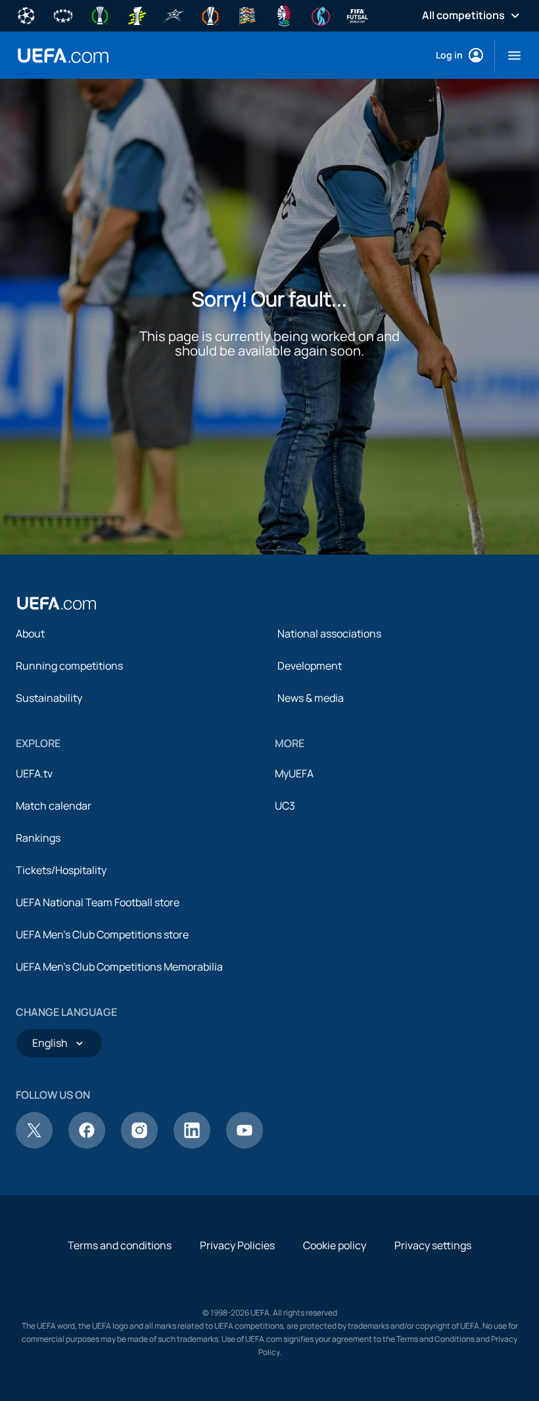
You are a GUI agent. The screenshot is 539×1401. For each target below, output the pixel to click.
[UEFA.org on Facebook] (86, 1144)
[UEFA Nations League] (247, 14)
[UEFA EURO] (283, 14)
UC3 (285, 805)
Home (63, 55)
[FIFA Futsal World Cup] (357, 14)
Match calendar (53, 805)
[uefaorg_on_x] (34, 1144)
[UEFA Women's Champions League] (63, 14)
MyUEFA (294, 773)
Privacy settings (432, 1245)
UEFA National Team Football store (97, 902)
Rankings (38, 838)
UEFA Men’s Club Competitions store (102, 934)
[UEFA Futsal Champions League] (173, 14)
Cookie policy (334, 1245)
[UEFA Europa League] (210, 14)
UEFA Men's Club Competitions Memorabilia (119, 966)
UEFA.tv (34, 773)
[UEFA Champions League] (26, 14)
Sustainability (49, 698)
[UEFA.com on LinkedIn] (192, 1144)
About (30, 633)
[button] (509, 55)
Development (309, 665)
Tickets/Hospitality (61, 870)
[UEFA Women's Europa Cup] (136, 14)
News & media (310, 698)
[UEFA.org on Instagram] (139, 1144)
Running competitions (69, 665)
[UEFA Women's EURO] (320, 14)
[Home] (56, 603)
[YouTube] (244, 1144)
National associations (329, 633)
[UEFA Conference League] (99, 14)
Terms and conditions (120, 1245)
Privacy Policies (237, 1245)
